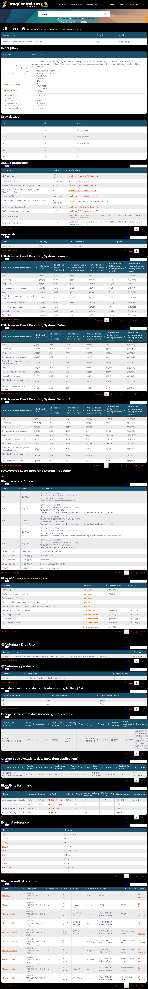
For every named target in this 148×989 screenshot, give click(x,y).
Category (31, 889)
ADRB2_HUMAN (55, 800)
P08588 (40, 804)
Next (143, 229)
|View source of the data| (40, 578)
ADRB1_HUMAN (55, 804)
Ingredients (122, 674)
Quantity (92, 889)
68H (4, 834)
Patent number (115, 724)
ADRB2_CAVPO (54, 808)
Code (25, 489)
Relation (88, 585)
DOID (133, 585)
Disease (6, 585)
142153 (5, 847)
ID (4, 830)
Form (75, 889)
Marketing (126, 889)
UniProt (52, 794)
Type (80, 724)
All (56, 18)
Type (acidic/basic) (109, 695)
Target (6, 794)
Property (7, 170)
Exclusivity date (124, 767)
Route (101, 724)
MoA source (139, 794)
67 (136, 394)
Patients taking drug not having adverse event (97, 267)
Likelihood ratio (45, 267)
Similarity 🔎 (91, 5)
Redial (111, 5)
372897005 (6, 867)
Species (6, 652)
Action (68, 794)
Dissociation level (11, 695)
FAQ (144, 5)
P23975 (84, 22)
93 (136, 320)
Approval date (70, 724)
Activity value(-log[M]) (90, 794)
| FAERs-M (61, 29)
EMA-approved (76, 18)
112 (135, 465)
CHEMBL (137, 800)
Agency (43, 242)
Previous (128, 229)
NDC (66, 889)
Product (6, 674)
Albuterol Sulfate (9, 914)
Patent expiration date (127, 724)
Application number (57, 724)
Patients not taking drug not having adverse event (136, 267)
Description (46, 489)
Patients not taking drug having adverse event (116, 267)
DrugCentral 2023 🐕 (28, 4)
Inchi (12, 85)
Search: (126, 166)
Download (133, 5)
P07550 (40, 800)
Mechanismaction (106, 794)
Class (31, 794)
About (121, 5)
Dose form (89, 724)
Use (19, 652)
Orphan (118, 242)
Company (79, 242)
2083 (4, 851)
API (103, 5)
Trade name (28, 724)
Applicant (32, 674)
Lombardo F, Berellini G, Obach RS (83, 176)
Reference (74, 170)
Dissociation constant (58, 695)
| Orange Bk (69, 29)
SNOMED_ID (115, 585)
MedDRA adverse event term (17, 267)
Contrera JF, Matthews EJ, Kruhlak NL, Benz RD (88, 201)
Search (62, 5)
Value (56, 170)
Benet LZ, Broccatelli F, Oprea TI (82, 185)
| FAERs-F (54, 29)
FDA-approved (64, 18)
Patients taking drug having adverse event (78, 267)
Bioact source (123, 794)
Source (6, 489)
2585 (4, 855)
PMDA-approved (88, 18)
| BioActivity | (78, 29)
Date (5, 242)
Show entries (8, 165)
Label (141, 889)
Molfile (6, 85)
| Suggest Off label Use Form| (23, 578)
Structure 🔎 (76, 5)
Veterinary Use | (31, 29)
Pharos (41, 794)
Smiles (17, 85)
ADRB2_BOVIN (54, 812)
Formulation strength (8, 724)
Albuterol (6, 896)
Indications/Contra (44, 29)
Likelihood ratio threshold (59, 267)
